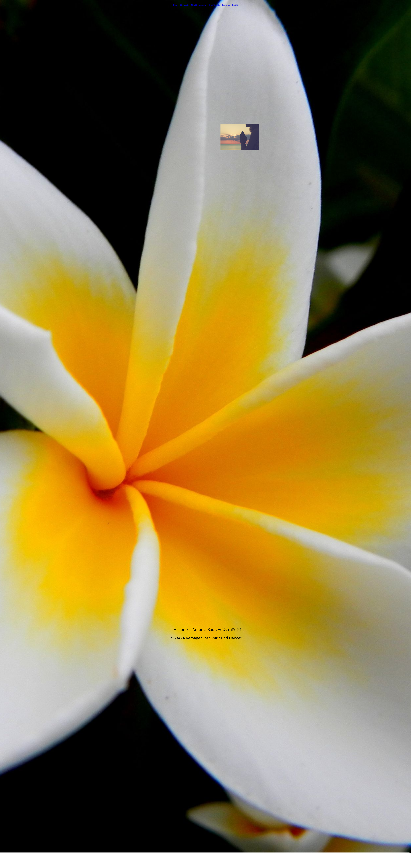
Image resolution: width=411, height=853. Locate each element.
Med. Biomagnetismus (198, 5)
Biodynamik (184, 5)
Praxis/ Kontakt (214, 5)
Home (175, 5)
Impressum (226, 5)
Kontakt (235, 5)
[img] (205, 426)
